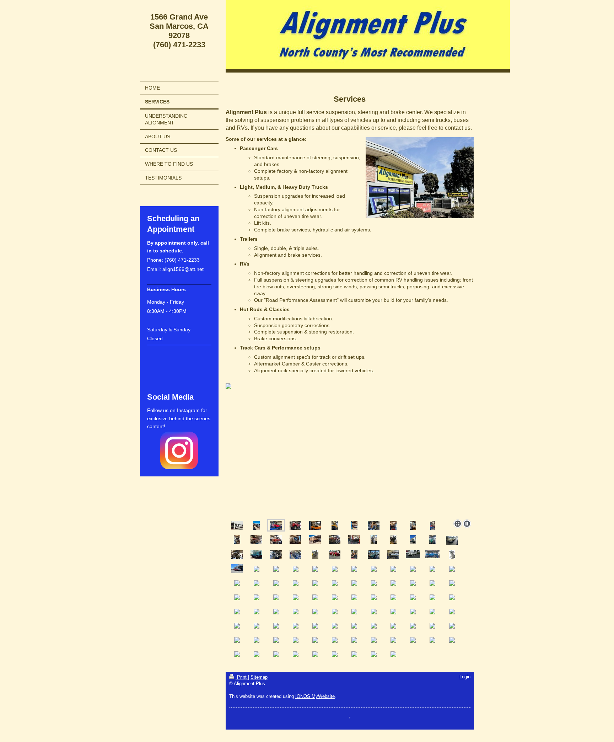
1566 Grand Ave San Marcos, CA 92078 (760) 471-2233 (179, 30)
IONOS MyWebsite (315, 696)
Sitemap (259, 677)
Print (242, 677)
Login (464, 676)
